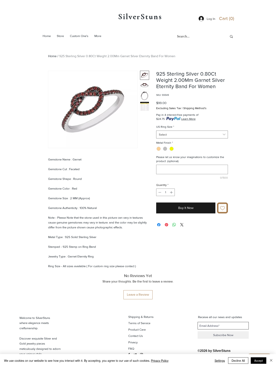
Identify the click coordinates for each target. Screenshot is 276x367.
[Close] (271, 360)
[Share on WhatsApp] (174, 224)
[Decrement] (159, 192)
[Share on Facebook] (158, 224)
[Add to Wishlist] (222, 207)
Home (52, 56)
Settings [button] (220, 361)
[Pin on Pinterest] (166, 224)
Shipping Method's (194, 108)
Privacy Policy (160, 361)
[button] (227, 18)
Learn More (188, 118)
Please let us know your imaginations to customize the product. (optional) (190, 159)
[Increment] (171, 192)
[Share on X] (181, 224)
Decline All (238, 361)
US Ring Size (165, 126)
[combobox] (192, 134)
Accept (258, 361)
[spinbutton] (165, 192)
